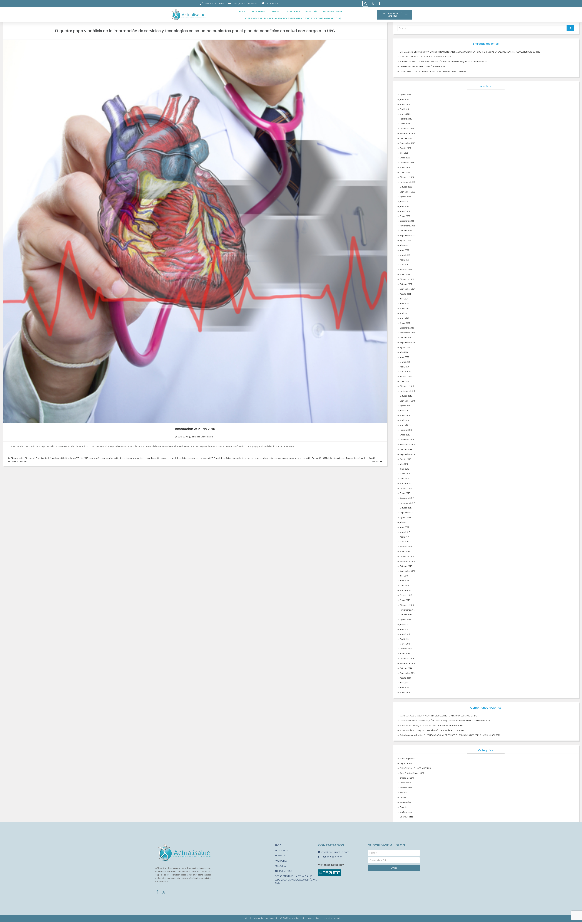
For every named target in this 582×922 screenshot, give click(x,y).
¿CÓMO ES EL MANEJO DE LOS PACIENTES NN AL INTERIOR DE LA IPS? (459, 720)
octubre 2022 (406, 230)
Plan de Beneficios (222, 458)
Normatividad (406, 787)
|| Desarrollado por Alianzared (322, 918)
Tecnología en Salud (355, 458)
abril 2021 (404, 313)
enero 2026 (405, 123)
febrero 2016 (406, 595)
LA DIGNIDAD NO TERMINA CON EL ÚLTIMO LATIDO (422, 66)
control (32, 458)
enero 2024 (405, 172)
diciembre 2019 (407, 386)
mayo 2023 (405, 211)
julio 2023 (404, 201)
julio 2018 (404, 464)
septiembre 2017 (407, 512)
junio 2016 (404, 580)
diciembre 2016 (407, 556)
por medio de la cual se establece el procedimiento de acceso (260, 458)
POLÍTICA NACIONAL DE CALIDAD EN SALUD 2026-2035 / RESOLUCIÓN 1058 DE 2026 (463, 735)
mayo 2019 (405, 415)
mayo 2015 (405, 634)
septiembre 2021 (407, 288)
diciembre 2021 (407, 279)
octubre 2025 (406, 138)
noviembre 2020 (407, 332)
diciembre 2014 (407, 658)
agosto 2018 (405, 459)
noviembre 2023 (407, 182)
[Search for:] (486, 28)
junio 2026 (404, 99)
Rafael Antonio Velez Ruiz (411, 735)
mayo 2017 (405, 532)
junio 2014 (404, 687)
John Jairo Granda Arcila (202, 436)
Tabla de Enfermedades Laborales (447, 725)
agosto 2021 (405, 293)
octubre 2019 (406, 395)
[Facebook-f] (157, 892)
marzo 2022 (405, 264)
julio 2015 (404, 624)
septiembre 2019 (407, 400)
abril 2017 (404, 536)
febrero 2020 (406, 376)
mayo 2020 (405, 361)
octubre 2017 (406, 507)
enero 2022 (405, 274)
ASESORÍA (311, 11)
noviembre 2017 (407, 503)
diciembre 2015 (407, 605)
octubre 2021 (406, 284)
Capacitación (406, 763)
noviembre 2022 (407, 225)
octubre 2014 (406, 668)
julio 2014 (404, 682)
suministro (340, 458)
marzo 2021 (405, 318)
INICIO (242, 11)
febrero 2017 (406, 546)
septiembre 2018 (407, 454)
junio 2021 (404, 303)
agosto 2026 (405, 94)
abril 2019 (404, 420)
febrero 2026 (406, 118)
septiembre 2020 (407, 342)
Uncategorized (406, 816)
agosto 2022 (405, 240)
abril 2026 (404, 109)
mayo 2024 (405, 167)
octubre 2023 (406, 186)
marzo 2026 (405, 114)
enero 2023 (405, 216)
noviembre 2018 (407, 444)
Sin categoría (17, 458)
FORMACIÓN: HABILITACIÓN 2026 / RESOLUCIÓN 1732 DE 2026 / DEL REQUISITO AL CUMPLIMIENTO (443, 61)
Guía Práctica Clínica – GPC (412, 773)
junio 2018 (404, 468)
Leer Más (375, 461)
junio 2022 (404, 250)
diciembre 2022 (407, 220)
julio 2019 (404, 410)
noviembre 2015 (407, 609)
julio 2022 (404, 245)
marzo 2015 (405, 643)
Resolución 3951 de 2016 (195, 429)
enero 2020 (405, 381)
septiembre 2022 (407, 235)
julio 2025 (404, 152)
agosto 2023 (405, 196)
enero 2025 (405, 157)
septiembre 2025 (407, 143)
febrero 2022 (406, 269)
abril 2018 (404, 478)
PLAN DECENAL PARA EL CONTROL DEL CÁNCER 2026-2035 (425, 56)
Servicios (404, 807)
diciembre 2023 (407, 177)
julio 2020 (404, 352)
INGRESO (276, 11)
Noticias (403, 792)
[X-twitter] (163, 892)
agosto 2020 (405, 347)
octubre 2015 (406, 614)
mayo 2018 (405, 473)
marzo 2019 (405, 425)
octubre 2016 (406, 566)
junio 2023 (404, 206)
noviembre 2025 (407, 133)
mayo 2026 (405, 104)
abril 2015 (404, 639)
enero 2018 (405, 493)
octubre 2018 (406, 449)
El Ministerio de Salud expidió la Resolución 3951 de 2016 (62, 458)
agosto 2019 (405, 405)
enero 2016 (405, 600)
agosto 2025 (405, 148)
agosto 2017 (405, 517)
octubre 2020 (406, 337)
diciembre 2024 (407, 162)
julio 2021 (404, 298)
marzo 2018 (405, 483)
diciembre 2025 (407, 128)
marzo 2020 (405, 371)
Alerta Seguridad (407, 758)
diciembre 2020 (407, 327)
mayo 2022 (405, 255)
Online (403, 797)
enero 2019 (405, 434)
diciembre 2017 (407, 498)
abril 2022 (404, 259)
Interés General (407, 777)
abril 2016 (404, 585)
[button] (365, 4)
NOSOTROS (259, 11)
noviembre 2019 (407, 391)
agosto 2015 (405, 619)
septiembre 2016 (407, 571)
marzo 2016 (405, 590)
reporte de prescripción (300, 458)
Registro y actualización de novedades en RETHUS (441, 730)
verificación (371, 458)
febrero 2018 (406, 488)
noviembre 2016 (407, 561)
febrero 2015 (406, 648)
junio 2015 (404, 629)
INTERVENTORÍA (332, 11)
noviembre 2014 (407, 663)
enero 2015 (405, 653)
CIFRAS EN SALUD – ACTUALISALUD (415, 768)
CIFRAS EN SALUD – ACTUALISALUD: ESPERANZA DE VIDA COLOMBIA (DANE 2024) (293, 18)
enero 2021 (405, 323)
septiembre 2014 (407, 673)
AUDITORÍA (293, 11)
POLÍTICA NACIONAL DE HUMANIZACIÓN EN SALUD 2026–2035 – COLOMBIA (433, 71)
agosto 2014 (405, 677)
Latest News (405, 782)
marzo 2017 (405, 541)
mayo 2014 (405, 692)
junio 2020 (404, 357)
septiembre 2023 (407, 191)
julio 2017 (404, 522)
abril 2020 (404, 366)
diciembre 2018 (407, 439)
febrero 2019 (406, 430)
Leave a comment (19, 461)
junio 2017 (404, 527)
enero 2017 (405, 551)
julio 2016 (404, 575)
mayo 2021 (405, 308)
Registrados (405, 802)
